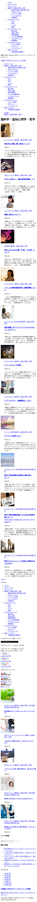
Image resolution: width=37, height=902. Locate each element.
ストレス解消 (12, 102)
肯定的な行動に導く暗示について (17, 144)
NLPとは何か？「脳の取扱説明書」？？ (19, 179)
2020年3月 (7, 877)
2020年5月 (7, 873)
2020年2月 (7, 879)
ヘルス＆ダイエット (10, 100)
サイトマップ (8, 589)
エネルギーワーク (10, 77)
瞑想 (9, 85)
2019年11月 (7, 885)
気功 (9, 81)
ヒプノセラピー (13, 73)
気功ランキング (5, 676)
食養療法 (11, 98)
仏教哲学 (11, 75)
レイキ (10, 83)
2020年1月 (7, 881)
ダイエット (11, 104)
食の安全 (11, 88)
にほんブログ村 (6, 656)
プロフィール (8, 64)
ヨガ (9, 79)
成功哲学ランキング (6, 681)
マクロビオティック (10, 86)
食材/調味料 (11, 92)
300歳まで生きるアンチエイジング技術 (13, 60)
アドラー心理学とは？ (12, 436)
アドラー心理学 (13, 71)
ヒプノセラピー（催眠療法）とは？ (18, 401)
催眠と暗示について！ (12, 214)
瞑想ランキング (5, 686)
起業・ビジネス (9, 107)
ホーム (6, 585)
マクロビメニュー (13, 96)
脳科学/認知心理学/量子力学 (17, 67)
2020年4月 (7, 875)
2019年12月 (7, 883)
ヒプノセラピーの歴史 (12, 365)
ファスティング (13, 105)
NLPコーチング (13, 69)
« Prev (2, 579)
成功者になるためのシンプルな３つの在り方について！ (18, 798)
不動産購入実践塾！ (14, 109)
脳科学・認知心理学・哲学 (13, 65)
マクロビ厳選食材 (13, 94)
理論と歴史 (11, 90)
